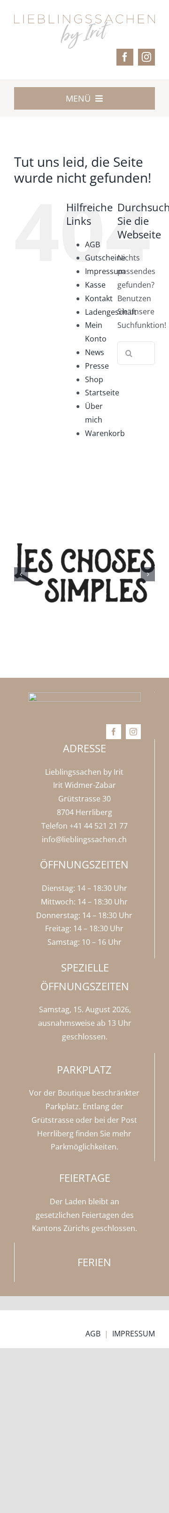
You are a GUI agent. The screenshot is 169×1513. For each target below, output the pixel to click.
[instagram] (146, 57)
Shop (94, 379)
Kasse (95, 285)
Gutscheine (105, 257)
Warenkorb (105, 433)
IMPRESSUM (133, 1333)
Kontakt (99, 298)
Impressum (105, 271)
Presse (97, 366)
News (94, 352)
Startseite (102, 392)
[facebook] (124, 57)
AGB (92, 244)
